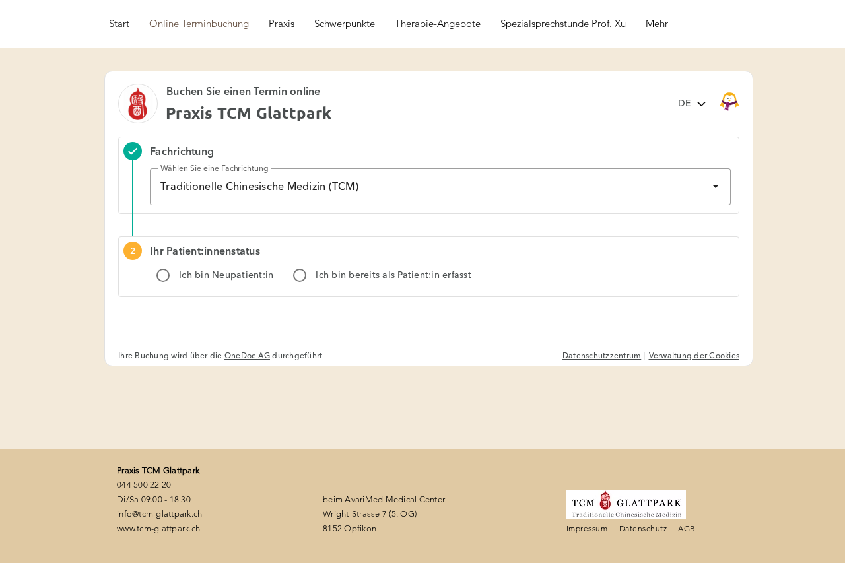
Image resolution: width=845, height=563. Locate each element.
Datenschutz (643, 528)
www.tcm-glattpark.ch (158, 528)
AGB (686, 528)
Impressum (586, 528)
